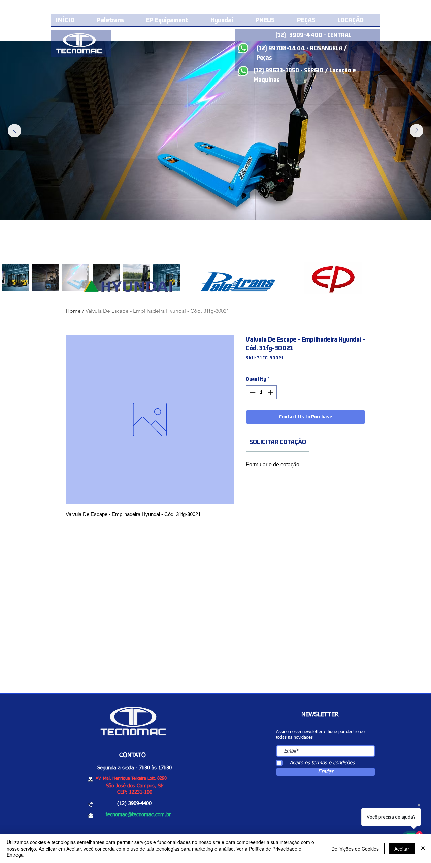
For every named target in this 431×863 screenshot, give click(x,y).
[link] (278, 442)
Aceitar (401, 848)
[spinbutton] (261, 392)
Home (73, 311)
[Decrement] (252, 392)
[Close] (423, 848)
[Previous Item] (14, 130)
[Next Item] (416, 130)
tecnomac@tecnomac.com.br (138, 814)
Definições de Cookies (355, 848)
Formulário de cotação (272, 464)
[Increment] (271, 392)
